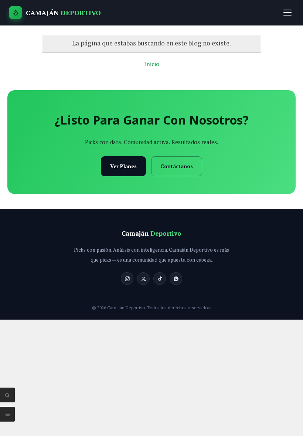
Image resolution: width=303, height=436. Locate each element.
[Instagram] (127, 278)
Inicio (151, 64)
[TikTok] (159, 278)
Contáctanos (176, 166)
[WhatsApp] (176, 278)
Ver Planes (123, 166)
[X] (143, 278)
